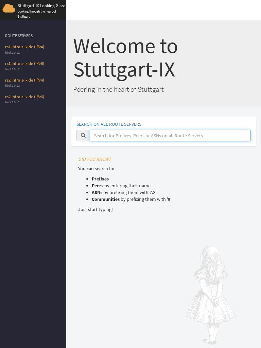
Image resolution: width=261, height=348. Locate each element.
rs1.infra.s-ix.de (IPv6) (24, 63)
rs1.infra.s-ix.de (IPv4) (24, 47)
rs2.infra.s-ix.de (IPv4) (24, 80)
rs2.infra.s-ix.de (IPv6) (24, 97)
